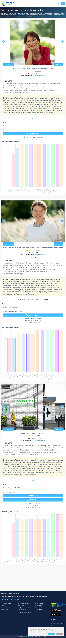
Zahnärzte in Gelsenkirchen (5, 608)
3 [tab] (33, 425)
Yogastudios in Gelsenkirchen (40, 608)
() (37, 71)
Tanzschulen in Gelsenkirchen (6, 604)
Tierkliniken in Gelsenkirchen (39, 604)
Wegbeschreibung (39, 75)
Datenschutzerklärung (50, 631)
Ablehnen (59, 634)
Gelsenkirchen (12, 599)
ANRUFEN (8, 64)
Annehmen (51, 634)
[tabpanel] (33, 42)
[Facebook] (51, 624)
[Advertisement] (33, 579)
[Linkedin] (51, 626)
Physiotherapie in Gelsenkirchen (23, 608)
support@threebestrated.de (58, 621)
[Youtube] (61, 624)
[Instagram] (58, 624)
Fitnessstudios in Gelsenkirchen (23, 604)
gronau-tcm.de (10, 130)
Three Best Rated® (29, 636)
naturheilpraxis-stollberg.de (13, 492)
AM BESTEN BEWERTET (7, 8)
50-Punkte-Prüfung (19, 14)
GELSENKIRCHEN (18, 8)
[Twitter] (54, 624)
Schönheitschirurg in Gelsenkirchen (24, 613)
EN (33, 8)
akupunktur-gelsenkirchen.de (13, 311)
